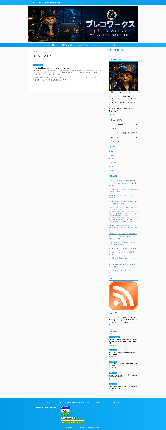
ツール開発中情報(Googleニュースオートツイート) (51, 68)
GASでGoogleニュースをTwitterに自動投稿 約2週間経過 (123, 253)
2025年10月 (112, 162)
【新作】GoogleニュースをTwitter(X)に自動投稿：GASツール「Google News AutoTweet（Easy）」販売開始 (123, 236)
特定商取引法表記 (67, 45)
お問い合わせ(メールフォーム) (104, 402)
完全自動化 (71, 70)
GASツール (74, 72)
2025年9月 (112, 166)
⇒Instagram (113, 331)
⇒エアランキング (66, 415)
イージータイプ (37, 72)
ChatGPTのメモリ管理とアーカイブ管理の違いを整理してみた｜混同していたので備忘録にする (123, 228)
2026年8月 (112, 151)
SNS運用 (65, 70)
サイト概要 (51, 45)
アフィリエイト (39, 74)
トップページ (36, 45)
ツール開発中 (78, 70)
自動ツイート (45, 72)
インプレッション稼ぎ (56, 70)
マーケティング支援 (48, 74)
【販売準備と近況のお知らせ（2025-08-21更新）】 (123, 271)
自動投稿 (89, 70)
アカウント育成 (46, 70)
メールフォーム (97, 45)
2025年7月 (112, 170)
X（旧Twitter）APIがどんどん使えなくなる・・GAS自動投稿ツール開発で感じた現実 (123, 220)
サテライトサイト (59, 74)
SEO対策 (84, 70)
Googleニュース (96, 70)
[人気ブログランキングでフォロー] (72, 423)
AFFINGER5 (96, 427)
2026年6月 (112, 159)
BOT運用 (68, 72)
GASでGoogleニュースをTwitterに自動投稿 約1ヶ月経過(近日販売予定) (123, 243)
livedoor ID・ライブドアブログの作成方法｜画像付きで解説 (123, 196)
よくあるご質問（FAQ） (82, 45)
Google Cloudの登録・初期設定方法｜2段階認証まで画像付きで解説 (123, 208)
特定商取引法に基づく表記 (71, 402)
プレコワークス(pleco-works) (45, 2)
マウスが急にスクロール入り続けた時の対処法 (123, 248)
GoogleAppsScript (91, 72)
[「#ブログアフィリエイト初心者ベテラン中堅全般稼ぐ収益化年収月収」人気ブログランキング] (68, 418)
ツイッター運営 (81, 72)
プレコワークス (53, 72)
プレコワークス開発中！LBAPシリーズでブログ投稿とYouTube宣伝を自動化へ (123, 214)
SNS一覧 (112, 45)
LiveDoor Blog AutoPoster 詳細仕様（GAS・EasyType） (122, 265)
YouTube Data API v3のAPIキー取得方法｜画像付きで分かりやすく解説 (123, 202)
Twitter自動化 (61, 72)
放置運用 (66, 74)
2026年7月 (112, 155)
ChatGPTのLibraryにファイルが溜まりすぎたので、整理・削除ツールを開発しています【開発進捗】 (123, 183)
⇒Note (111, 333)
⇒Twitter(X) (113, 329)
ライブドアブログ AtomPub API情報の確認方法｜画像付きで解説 (123, 190)
